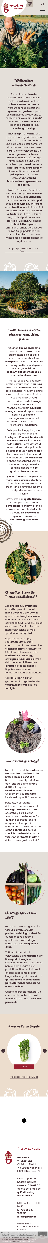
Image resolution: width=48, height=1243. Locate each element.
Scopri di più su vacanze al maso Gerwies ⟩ (24, 250)
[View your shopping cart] (29, 3)
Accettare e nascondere (42, 1234)
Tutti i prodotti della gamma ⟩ (24, 1077)
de (41, 4)
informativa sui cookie (27, 1241)
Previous (6, 60)
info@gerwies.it (26, 1216)
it (45, 4)
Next (11, 60)
